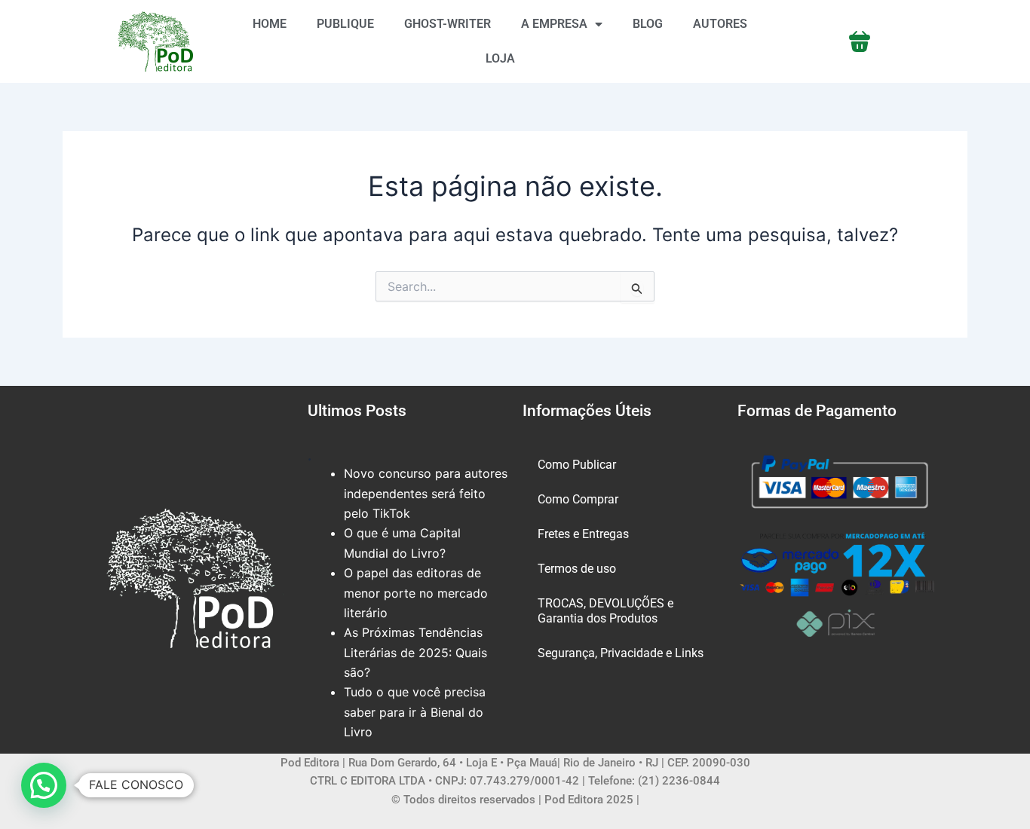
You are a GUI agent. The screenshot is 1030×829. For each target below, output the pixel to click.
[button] (43, 785)
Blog (648, 24)
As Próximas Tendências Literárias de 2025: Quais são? (415, 652)
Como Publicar (577, 464)
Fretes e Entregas (583, 534)
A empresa (554, 24)
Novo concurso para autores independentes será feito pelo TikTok (425, 493)
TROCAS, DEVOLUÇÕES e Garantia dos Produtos (605, 611)
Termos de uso (577, 568)
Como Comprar (578, 499)
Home (270, 24)
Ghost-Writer (447, 24)
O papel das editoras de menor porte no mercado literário (416, 592)
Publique (345, 24)
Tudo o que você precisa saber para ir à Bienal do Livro (415, 711)
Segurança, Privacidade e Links (621, 653)
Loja (500, 58)
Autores (720, 24)
